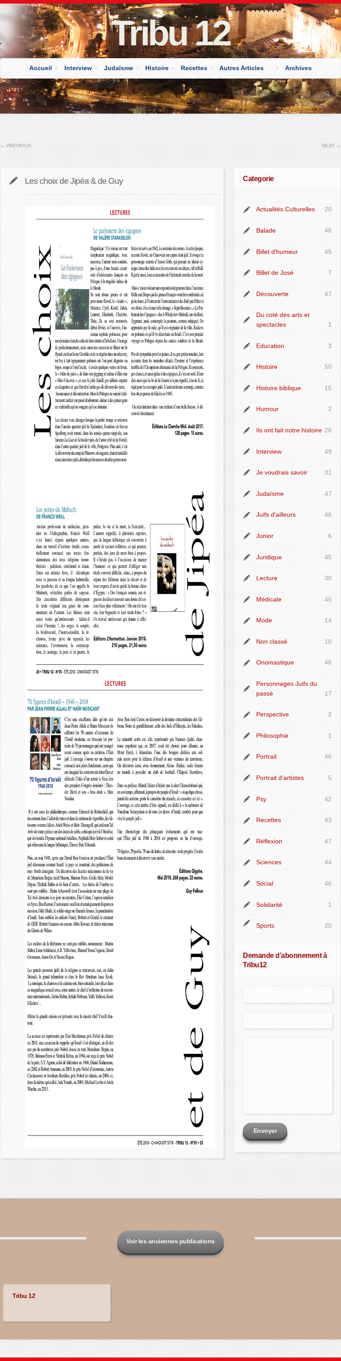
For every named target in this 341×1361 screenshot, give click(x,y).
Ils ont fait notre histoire (289, 430)
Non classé (271, 641)
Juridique (269, 557)
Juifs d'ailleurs (276, 514)
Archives (298, 67)
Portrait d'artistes (280, 777)
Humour (267, 408)
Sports (265, 925)
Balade (266, 230)
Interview (78, 67)
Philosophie (272, 735)
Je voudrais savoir (281, 472)
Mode (264, 620)
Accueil (40, 67)
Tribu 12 (170, 33)
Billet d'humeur (277, 251)
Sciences (269, 862)
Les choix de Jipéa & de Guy (74, 181)
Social (264, 883)
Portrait (266, 756)
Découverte (272, 293)
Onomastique (275, 662)
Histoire (157, 67)
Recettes (194, 67)
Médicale (269, 599)
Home (9, 92)
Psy (261, 799)
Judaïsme (118, 67)
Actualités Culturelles (285, 209)
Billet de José (274, 272)
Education (270, 345)
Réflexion (269, 841)
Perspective (272, 714)
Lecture (267, 578)
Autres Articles (241, 67)
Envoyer (265, 1130)
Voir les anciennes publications (170, 1241)
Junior (265, 535)
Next (331, 145)
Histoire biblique (278, 388)
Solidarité (269, 904)
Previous (15, 145)
